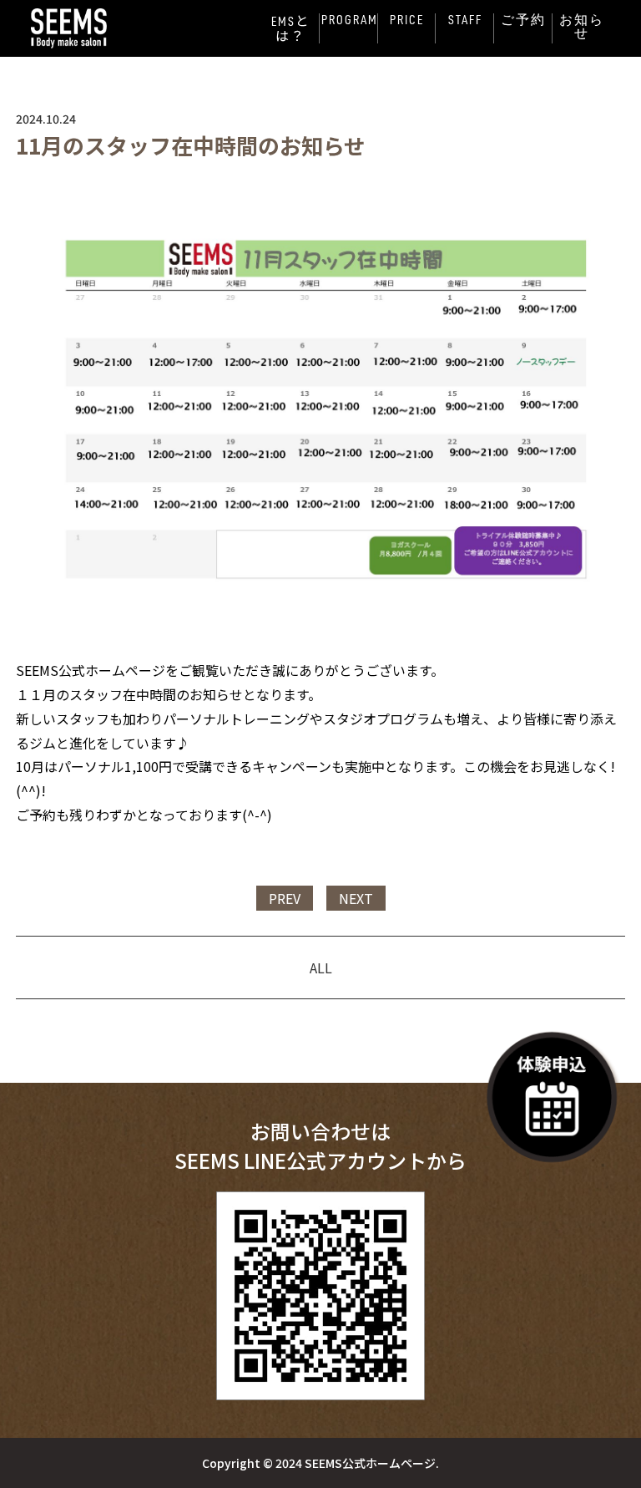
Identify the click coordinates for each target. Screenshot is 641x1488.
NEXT (356, 898)
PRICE (407, 20)
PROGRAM (349, 20)
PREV (284, 898)
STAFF (465, 20)
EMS (290, 28)
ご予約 (523, 20)
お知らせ (581, 26)
